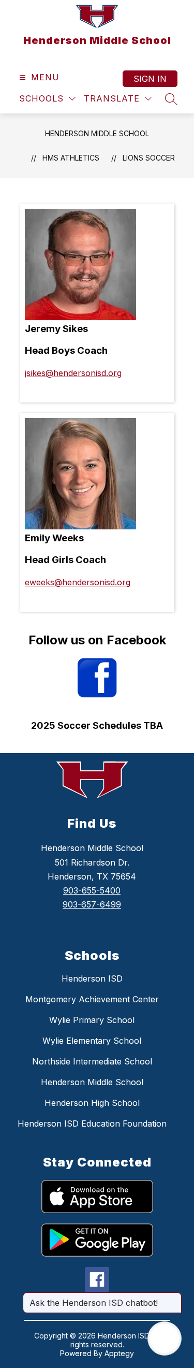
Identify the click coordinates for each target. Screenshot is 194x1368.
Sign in (150, 79)
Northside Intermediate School (92, 1061)
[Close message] (173, 1297)
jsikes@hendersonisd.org (73, 373)
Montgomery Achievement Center (92, 999)
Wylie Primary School (92, 1020)
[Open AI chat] (164, 1338)
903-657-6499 (92, 904)
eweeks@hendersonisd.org (77, 582)
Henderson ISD (92, 978)
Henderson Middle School (97, 133)
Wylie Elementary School (91, 1040)
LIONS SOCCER (149, 157)
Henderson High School (92, 1103)
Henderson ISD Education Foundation (92, 1123)
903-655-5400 (92, 890)
